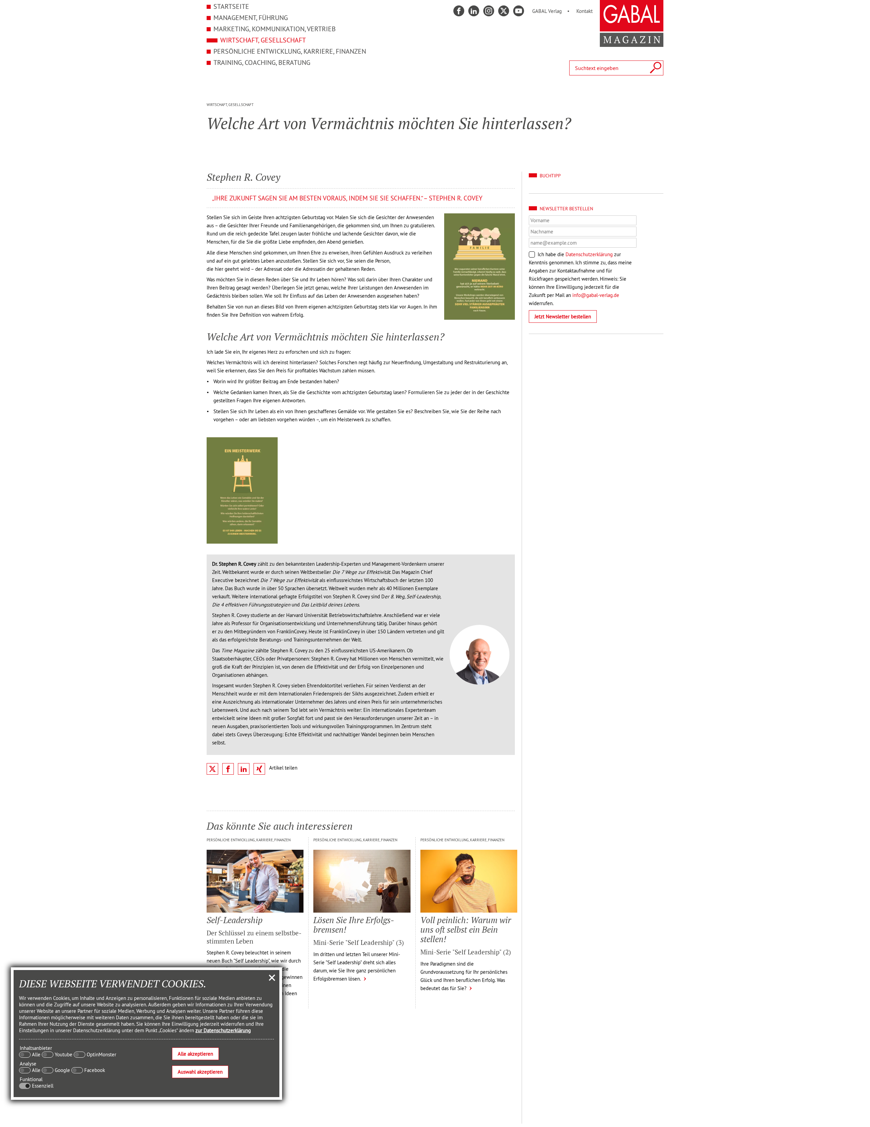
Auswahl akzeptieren (200, 1072)
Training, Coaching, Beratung (261, 62)
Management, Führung (250, 17)
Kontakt (584, 11)
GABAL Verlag (547, 11)
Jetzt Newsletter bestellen (563, 316)
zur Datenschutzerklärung (223, 1030)
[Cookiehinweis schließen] (272, 977)
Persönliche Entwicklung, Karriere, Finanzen (289, 51)
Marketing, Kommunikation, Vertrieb (274, 28)
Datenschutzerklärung (589, 254)
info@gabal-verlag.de (595, 295)
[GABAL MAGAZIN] (631, 43)
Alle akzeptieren (195, 1054)
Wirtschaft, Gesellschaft (263, 40)
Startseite (231, 6)
